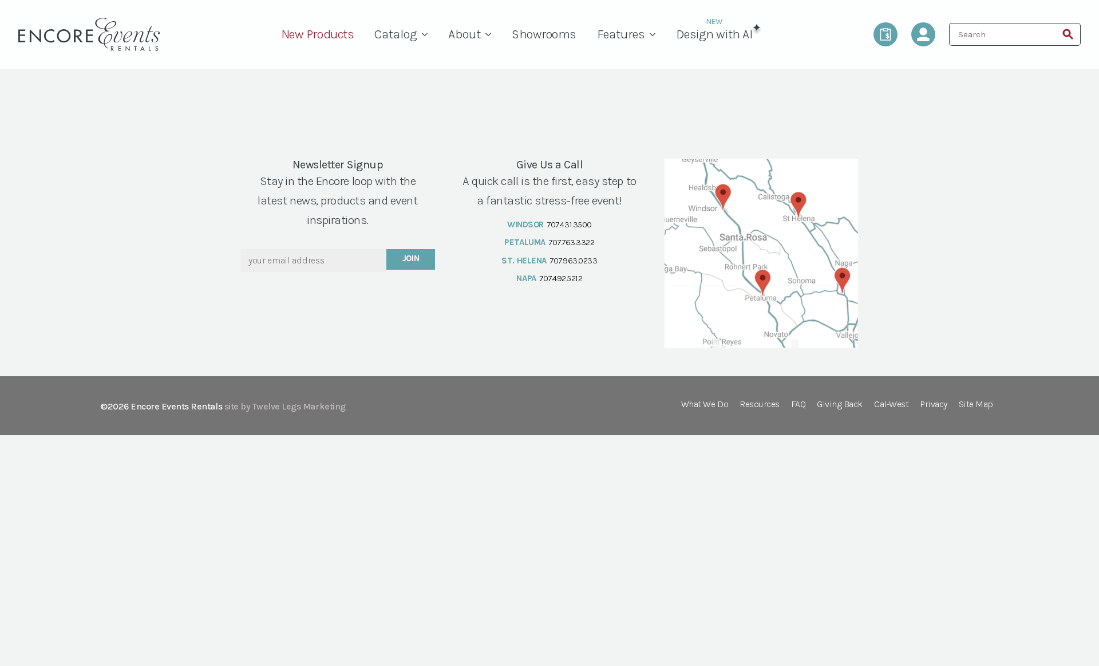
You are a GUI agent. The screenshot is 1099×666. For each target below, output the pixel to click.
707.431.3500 (569, 224)
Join (411, 258)
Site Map (976, 404)
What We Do (704, 404)
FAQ (798, 404)
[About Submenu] (491, 34)
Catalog (395, 34)
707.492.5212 (560, 278)
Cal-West (891, 404)
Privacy (933, 404)
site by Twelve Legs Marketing (285, 406)
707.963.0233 (573, 260)
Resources (760, 404)
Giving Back (840, 404)
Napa (526, 278)
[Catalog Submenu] (427, 34)
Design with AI (714, 34)
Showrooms (544, 34)
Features (621, 34)
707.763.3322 (571, 242)
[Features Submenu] (655, 34)
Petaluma (524, 242)
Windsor (525, 224)
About (464, 34)
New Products (317, 34)
